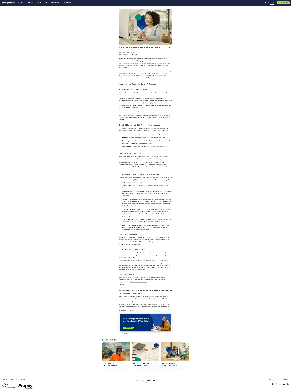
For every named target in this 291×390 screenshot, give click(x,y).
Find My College (42, 2)
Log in (272, 2)
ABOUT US (5, 379)
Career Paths (130, 52)
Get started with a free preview (127, 310)
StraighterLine (122, 52)
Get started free (283, 2)
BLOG (17, 379)
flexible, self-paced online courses (138, 282)
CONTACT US (285, 379)
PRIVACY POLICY (274, 379)
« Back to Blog (123, 333)
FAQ (266, 379)
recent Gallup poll (131, 61)
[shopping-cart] (265, 2)
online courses (142, 304)
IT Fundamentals (143, 242)
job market (144, 77)
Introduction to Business (135, 159)
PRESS (12, 379)
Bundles (30, 2)
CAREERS (23, 379)
